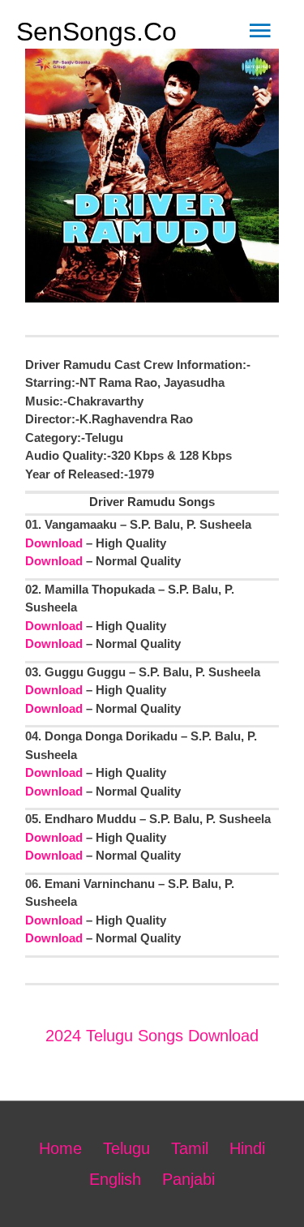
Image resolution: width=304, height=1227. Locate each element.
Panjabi (188, 1179)
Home (60, 1148)
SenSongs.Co (96, 31)
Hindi (247, 1148)
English (115, 1179)
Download (54, 543)
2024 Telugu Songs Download (152, 1036)
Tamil (189, 1148)
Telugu (126, 1148)
